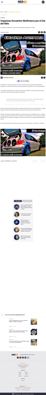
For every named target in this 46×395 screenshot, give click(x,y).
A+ (42, 77)
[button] (38, 32)
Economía (19, 376)
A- (44, 77)
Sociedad (2, 17)
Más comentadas (27, 201)
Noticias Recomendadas (15, 315)
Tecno (26, 374)
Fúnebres (23, 380)
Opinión (20, 373)
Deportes (26, 372)
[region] (23, 174)
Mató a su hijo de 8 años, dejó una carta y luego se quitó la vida (26, 237)
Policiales (26, 373)
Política (20, 374)
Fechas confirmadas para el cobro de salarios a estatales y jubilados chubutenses (26, 230)
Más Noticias (26, 376)
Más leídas (17, 201)
